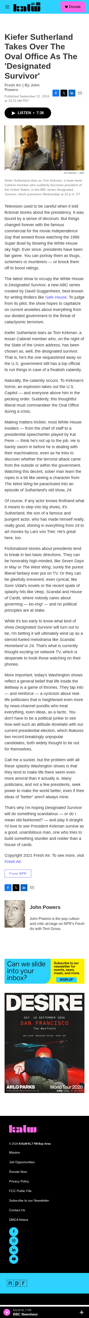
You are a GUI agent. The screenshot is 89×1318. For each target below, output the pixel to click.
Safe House (56, 297)
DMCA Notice (18, 1220)
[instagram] (13, 1241)
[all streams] (83, 1312)
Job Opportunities (22, 1162)
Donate (75, 7)
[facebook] (13, 1231)
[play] (7, 1312)
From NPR (17, 873)
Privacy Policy (19, 1181)
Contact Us (17, 1210)
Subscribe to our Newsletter (29, 1200)
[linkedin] (13, 1250)
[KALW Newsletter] (44, 971)
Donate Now (18, 1171)
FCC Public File (20, 1191)
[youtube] (13, 1259)
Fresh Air (13, 861)
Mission (14, 1152)
